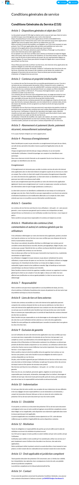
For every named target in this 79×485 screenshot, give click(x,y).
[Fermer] (2, 2)
